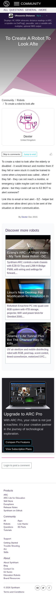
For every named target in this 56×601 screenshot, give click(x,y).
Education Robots (12, 575)
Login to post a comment (17, 465)
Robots (20, 100)
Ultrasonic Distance (25, 16)
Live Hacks (23, 524)
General (31, 10)
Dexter (25, 217)
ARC (6, 495)
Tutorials (8, 530)
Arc (5, 549)
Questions (16, 10)
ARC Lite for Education (14, 498)
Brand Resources (12, 578)
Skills (6, 552)
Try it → (40, 16)
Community (8, 100)
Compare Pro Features (18, 442)
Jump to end (30, 154)
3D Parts (22, 527)
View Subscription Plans (19, 449)
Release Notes (10, 507)
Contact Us (9, 569)
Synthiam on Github (13, 510)
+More (42, 10)
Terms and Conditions (14, 592)
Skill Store (8, 501)
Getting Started (11, 542)
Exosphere (9, 504)
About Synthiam (11, 562)
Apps (20, 520)
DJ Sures (8, 572)
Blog (6, 565)
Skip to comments (11, 154)
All (6, 10)
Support (7, 538)
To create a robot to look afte (19, 104)
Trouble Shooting (12, 546)
